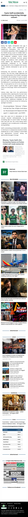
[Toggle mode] (24, 2)
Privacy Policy (17, 503)
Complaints (4, 505)
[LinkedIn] (5, 42)
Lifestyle (21, 9)
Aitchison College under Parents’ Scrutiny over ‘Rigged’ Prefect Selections (17, 370)
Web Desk (5, 20)
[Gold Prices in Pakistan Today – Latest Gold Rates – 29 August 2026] (14, 402)
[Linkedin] (16, 508)
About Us (3, 503)
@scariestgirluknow (8, 106)
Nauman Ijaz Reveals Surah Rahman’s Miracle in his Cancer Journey (13, 299)
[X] (9, 42)
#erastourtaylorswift (11, 111)
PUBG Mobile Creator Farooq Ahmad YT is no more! (13, 251)
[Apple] (21, 508)
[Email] (15, 42)
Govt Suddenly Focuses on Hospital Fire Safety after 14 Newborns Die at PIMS (13, 356)
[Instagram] (8, 508)
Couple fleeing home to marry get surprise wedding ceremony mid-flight (12, 275)
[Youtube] (6, 508)
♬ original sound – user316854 (16, 113)
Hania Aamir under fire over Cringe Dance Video (12, 227)
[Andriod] (18, 508)
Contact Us (10, 503)
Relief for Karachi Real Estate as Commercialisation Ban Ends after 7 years (17, 363)
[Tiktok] (11, 508)
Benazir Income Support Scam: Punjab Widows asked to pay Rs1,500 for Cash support (14, 323)
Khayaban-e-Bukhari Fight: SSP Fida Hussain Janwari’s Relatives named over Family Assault (14, 202)
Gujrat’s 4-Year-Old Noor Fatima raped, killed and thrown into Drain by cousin (17, 377)
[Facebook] (2, 42)
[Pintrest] (13, 508)
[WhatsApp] (12, 42)
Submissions (11, 505)
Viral (25, 9)
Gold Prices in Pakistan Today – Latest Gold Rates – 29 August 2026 (12, 412)
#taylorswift (20, 111)
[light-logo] (13, 2)
